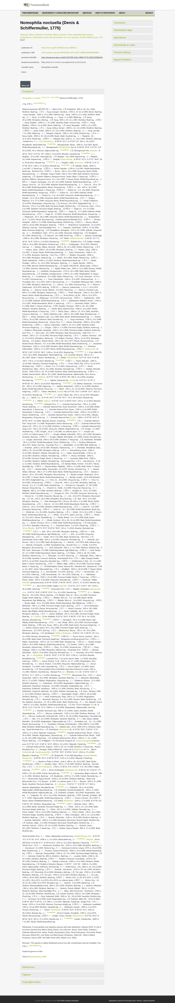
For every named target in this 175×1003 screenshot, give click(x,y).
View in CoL (46, 97)
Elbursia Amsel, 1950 (37, 957)
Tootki (73, 380)
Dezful (38, 616)
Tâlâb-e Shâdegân (63, 633)
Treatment (27, 91)
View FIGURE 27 (39, 103)
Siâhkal (42, 377)
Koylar (73, 417)
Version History (122, 52)
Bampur (62, 784)
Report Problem (122, 59)
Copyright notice (31, 982)
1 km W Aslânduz (46, 141)
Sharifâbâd (38, 655)
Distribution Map (123, 30)
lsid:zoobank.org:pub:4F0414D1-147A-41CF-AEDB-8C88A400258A (70, 53)
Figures (26, 974)
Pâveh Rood (78, 916)
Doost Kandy (67, 159)
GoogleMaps (51, 144)
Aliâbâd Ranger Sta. (83, 836)
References (28, 967)
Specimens (120, 37)
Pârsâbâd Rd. (65, 147)
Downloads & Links (124, 45)
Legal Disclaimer (149, 1001)
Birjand (90, 839)
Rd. (88, 749)
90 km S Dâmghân (44, 767)
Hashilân (26, 582)
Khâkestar (79, 749)
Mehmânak (64, 729)
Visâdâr (60, 391)
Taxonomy (119, 22)
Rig (39, 397)
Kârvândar (69, 801)
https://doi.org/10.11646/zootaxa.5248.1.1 (59, 48)
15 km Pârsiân (28, 528)
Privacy (139, 1001)
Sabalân (94, 151)
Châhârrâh (27, 752)
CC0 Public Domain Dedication (68, 1001)
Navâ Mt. (63, 586)
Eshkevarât (90, 349)
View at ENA (55, 97)
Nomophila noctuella (31, 98)
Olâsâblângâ (72, 357)
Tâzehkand (56, 910)
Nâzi (77, 672)
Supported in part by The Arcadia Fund (122, 1001)
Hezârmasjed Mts (43, 752)
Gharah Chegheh (84, 741)
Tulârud (47, 401)
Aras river (79, 162)
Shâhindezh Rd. (77, 238)
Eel (92, 705)
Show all (25, 85)
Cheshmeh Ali (71, 770)
